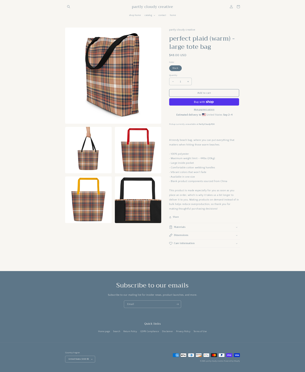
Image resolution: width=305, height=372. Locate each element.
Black (175, 68)
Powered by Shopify (232, 361)
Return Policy (130, 331)
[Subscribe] (177, 304)
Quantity (173, 75)
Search (116, 331)
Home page (104, 331)
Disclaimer (167, 331)
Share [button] (176, 217)
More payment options (204, 109)
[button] (68, 6)
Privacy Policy (183, 331)
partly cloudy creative (214, 361)
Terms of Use (200, 331)
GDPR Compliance (149, 331)
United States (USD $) (78, 359)
